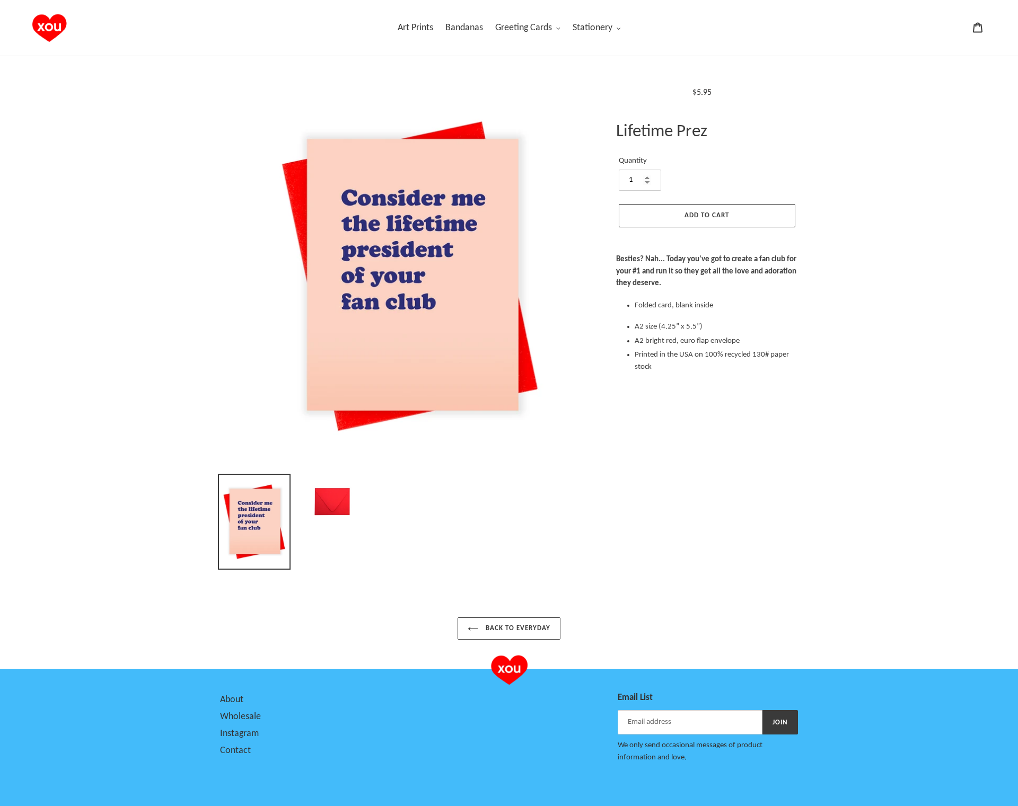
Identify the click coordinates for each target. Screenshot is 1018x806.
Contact (235, 751)
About (231, 700)
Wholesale (240, 717)
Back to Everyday (517, 628)
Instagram (239, 734)
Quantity (633, 161)
